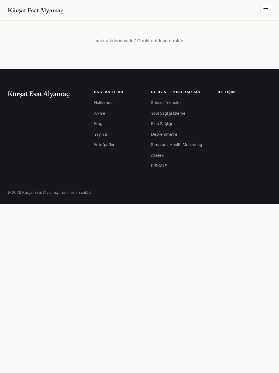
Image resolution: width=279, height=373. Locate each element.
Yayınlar (101, 134)
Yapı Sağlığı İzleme (168, 113)
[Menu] (265, 10)
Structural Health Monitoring (176, 144)
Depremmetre (164, 134)
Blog (98, 123)
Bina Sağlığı (161, 123)
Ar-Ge (99, 113)
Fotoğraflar (104, 144)
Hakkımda (103, 102)
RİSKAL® (159, 165)
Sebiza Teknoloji (166, 102)
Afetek (157, 155)
